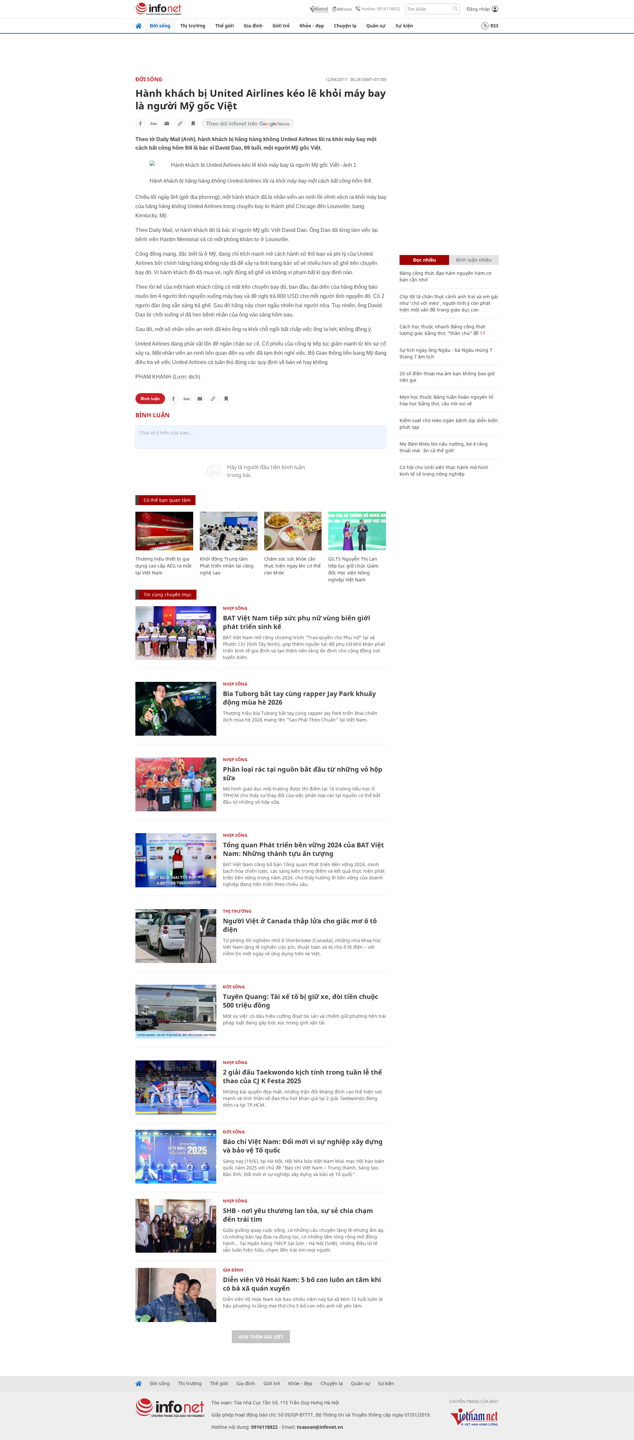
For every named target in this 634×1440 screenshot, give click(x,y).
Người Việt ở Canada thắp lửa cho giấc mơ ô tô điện (300, 925)
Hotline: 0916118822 (381, 9)
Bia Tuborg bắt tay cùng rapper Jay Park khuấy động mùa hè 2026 (299, 698)
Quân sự (376, 25)
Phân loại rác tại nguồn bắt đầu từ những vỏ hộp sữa (302, 773)
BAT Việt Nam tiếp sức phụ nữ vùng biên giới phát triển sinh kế (296, 622)
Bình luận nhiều (474, 260)
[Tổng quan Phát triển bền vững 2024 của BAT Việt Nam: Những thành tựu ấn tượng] (175, 860)
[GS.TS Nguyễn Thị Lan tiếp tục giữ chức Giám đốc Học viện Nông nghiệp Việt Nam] (357, 531)
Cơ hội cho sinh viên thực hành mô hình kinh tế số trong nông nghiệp (444, 470)
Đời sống (160, 25)
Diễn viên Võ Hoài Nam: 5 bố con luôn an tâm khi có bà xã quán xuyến (302, 1284)
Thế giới (224, 25)
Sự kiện (404, 25)
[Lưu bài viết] (193, 124)
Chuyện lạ (345, 25)
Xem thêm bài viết (260, 1337)
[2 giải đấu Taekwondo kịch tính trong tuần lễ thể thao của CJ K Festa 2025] (175, 1087)
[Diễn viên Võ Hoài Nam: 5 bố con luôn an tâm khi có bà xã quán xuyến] (175, 1295)
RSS (494, 25)
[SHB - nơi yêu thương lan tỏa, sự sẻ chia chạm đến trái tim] (175, 1226)
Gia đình (253, 25)
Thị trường (192, 25)
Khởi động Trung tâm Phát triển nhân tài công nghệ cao (227, 566)
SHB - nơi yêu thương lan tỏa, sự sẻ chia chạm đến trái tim (298, 1215)
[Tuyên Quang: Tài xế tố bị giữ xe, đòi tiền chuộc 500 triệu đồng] (175, 1012)
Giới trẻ (281, 25)
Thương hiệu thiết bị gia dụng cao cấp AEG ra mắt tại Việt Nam (163, 566)
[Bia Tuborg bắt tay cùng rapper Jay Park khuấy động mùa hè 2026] (175, 709)
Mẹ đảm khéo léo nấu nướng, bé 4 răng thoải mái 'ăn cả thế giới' (444, 447)
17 (481, 333)
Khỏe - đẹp (311, 25)
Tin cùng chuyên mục (168, 594)
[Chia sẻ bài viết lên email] (167, 124)
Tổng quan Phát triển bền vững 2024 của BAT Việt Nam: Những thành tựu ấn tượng (303, 849)
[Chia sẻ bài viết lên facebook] (140, 124)
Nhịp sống (235, 608)
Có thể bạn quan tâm (167, 500)
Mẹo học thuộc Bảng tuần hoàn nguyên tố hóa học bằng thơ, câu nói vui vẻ (446, 400)
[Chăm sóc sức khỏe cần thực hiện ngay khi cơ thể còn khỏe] (293, 531)
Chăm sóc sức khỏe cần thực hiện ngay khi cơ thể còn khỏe (292, 566)
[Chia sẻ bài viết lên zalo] (153, 124)
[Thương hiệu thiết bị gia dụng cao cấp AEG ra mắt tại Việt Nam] (164, 531)
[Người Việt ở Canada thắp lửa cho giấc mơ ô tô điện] (175, 936)
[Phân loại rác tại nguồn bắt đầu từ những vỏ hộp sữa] (175, 784)
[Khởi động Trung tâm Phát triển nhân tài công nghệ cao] (229, 531)
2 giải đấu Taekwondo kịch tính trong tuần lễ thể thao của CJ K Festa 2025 (302, 1076)
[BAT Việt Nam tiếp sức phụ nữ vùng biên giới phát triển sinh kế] (175, 633)
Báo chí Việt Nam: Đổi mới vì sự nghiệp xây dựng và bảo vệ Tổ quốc (303, 1146)
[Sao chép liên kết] (180, 124)
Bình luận (150, 398)
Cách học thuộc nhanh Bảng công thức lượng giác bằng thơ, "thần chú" (443, 329)
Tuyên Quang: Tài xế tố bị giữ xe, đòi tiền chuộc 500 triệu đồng (300, 1001)
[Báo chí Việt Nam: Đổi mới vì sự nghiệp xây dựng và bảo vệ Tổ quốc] (175, 1157)
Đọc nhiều (424, 260)
